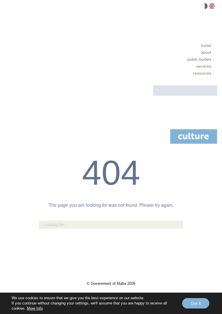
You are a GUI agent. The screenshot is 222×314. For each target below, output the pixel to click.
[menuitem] (185, 45)
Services (203, 66)
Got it (196, 303)
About (206, 52)
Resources (202, 73)
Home (206, 45)
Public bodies (199, 59)
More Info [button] (35, 308)
